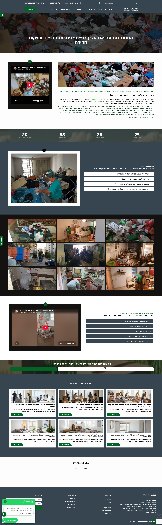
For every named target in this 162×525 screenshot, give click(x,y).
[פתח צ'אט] (154, 522)
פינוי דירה (108, 9)
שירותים (92, 9)
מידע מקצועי (79, 9)
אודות (100, 9)
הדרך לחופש (65, 9)
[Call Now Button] (4, 514)
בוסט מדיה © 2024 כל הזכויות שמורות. (143, 521)
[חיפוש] (99, 3)
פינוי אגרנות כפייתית (98, 99)
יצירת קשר (54, 9)
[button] (2, 15)
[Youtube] (136, 3)
